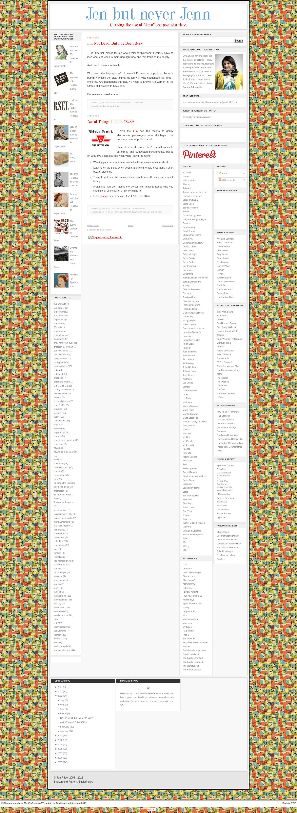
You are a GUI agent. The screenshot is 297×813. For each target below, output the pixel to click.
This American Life (226, 393)
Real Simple (222, 505)
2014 (60, 687)
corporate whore (62, 381)
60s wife (58, 323)
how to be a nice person (65, 452)
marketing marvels (63, 518)
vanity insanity (61, 627)
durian (104, 196)
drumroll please (61, 401)
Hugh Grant (188, 344)
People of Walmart (225, 350)
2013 (60, 691)
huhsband (58, 463)
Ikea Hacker (222, 484)
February (65, 726)
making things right (63, 514)
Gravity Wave (223, 266)
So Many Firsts (72, 157)
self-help (58, 568)
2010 (60, 740)
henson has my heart (64, 440)
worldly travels (61, 646)
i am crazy (59, 475)
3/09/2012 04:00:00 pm (119, 102)
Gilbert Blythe (189, 324)
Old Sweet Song (224, 494)
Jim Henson (188, 359)
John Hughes (189, 367)
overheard (59, 533)
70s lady (58, 327)
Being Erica (188, 204)
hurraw (57, 471)
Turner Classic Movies (194, 523)
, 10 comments (138, 208)
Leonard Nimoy (190, 390)
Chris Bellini (222, 250)
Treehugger (222, 555)
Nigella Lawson (190, 456)
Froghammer (223, 262)
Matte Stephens (190, 418)
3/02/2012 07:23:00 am (119, 208)
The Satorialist (223, 509)
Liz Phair (187, 398)
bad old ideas (60, 354)
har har (57, 436)
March (63, 713)
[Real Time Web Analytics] (148, 811)
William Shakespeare (193, 534)
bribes (57, 370)
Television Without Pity (227, 366)
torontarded (59, 607)
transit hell (59, 611)
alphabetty (59, 339)
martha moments (62, 522)
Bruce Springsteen (192, 215)
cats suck (58, 374)
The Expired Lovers (226, 281)
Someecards (223, 358)
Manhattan (224, 490)
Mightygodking (224, 343)
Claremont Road (224, 472)
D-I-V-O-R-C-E (61, 386)
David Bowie (189, 258)
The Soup (221, 389)
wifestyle (58, 638)
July (62, 700)
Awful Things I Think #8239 (110, 121)
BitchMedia (222, 315)
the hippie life (60, 596)
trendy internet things (64, 615)
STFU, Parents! (224, 362)
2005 (60, 762)
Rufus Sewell (189, 480)
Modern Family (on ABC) (195, 421)
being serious (60, 358)
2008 (60, 749)
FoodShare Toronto (226, 543)
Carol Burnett (189, 231)
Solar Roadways (225, 551)
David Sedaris (189, 262)
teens (56, 588)
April (62, 709)
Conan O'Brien (190, 246)
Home (131, 225)
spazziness (59, 580)
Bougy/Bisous (223, 246)
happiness (59, 432)
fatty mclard (59, 420)
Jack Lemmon (190, 351)
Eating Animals (190, 277)
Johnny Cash (189, 371)
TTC (135, 130)
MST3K (186, 429)
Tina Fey (187, 519)
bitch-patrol (59, 362)
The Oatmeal (223, 381)
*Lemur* (220, 270)
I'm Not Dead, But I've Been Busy (115, 43)
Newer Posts (93, 225)
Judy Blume (188, 375)
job (55, 498)
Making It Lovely (224, 486)
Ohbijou (220, 273)
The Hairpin (222, 378)
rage (56, 549)
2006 (60, 758)
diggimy (57, 397)
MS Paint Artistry (62, 525)
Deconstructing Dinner (228, 536)
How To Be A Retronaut (228, 412)
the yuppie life (60, 599)
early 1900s (59, 405)
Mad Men (187, 402)
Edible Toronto (223, 475)
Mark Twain (188, 410)
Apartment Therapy (225, 465)
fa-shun (57, 413)
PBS (236, 547)
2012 (60, 696)
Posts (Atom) (106, 230)
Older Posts (167, 225)
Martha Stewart (190, 414)
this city (57, 603)
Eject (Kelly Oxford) (226, 327)
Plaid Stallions (223, 416)
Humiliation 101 (61, 467)
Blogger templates (13, 803)
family (56, 417)
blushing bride (60, 366)
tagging (57, 584)
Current (220, 319)
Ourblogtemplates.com (68, 803)
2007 (60, 753)
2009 (60, 744)
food (56, 424)
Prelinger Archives (225, 419)
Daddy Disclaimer (62, 389)
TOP (293, 803)
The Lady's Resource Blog (230, 443)
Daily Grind (222, 254)
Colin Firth (188, 239)
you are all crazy (62, 650)
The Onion (222, 385)
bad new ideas (61, 350)
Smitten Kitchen (224, 513)
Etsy (218, 478)
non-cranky (59, 529)
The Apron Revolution (227, 435)
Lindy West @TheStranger (230, 339)
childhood (58, 378)
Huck (56, 459)
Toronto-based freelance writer (154, 693)
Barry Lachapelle (225, 242)
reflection (58, 557)
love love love (60, 510)
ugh (55, 623)
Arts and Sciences (226, 239)
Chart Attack (223, 532)
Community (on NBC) (193, 243)
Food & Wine (222, 481)
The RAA (221, 285)
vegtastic (58, 635)
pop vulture (59, 545)
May (62, 704)
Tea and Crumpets (226, 423)
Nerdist (220, 346)
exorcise (58, 409)
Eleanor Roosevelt (192, 289)
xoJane (220, 397)
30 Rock (187, 172)
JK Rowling (188, 363)
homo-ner (58, 444)
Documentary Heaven (227, 539)
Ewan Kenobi (223, 258)
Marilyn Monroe (190, 406)
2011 (60, 735)
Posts (224, 173)
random (57, 553)
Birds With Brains (225, 312)
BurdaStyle (221, 469)
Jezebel (220, 335)
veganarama (60, 631)
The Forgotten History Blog (230, 439)
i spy (56, 479)
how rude (58, 448)
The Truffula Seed (225, 297)
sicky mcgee (60, 572)
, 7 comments (137, 102)
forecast (58, 428)
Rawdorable (222, 501)
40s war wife (60, 304)
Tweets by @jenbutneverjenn (197, 117)
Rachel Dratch (190, 472)
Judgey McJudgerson (64, 502)
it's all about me (61, 494)
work (56, 642)
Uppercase (221, 517)
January (64, 731)
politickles (58, 541)
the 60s (57, 592)
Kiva (231, 547)
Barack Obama (190, 200)
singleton (58, 576)
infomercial (59, 491)
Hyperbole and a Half (227, 331)
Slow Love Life (224, 354)
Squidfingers (86, 781)
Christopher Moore (192, 235)
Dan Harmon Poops (226, 323)
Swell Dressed (224, 277)
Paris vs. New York (225, 497)
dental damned (61, 393)
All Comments (228, 180)
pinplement (59, 537)
